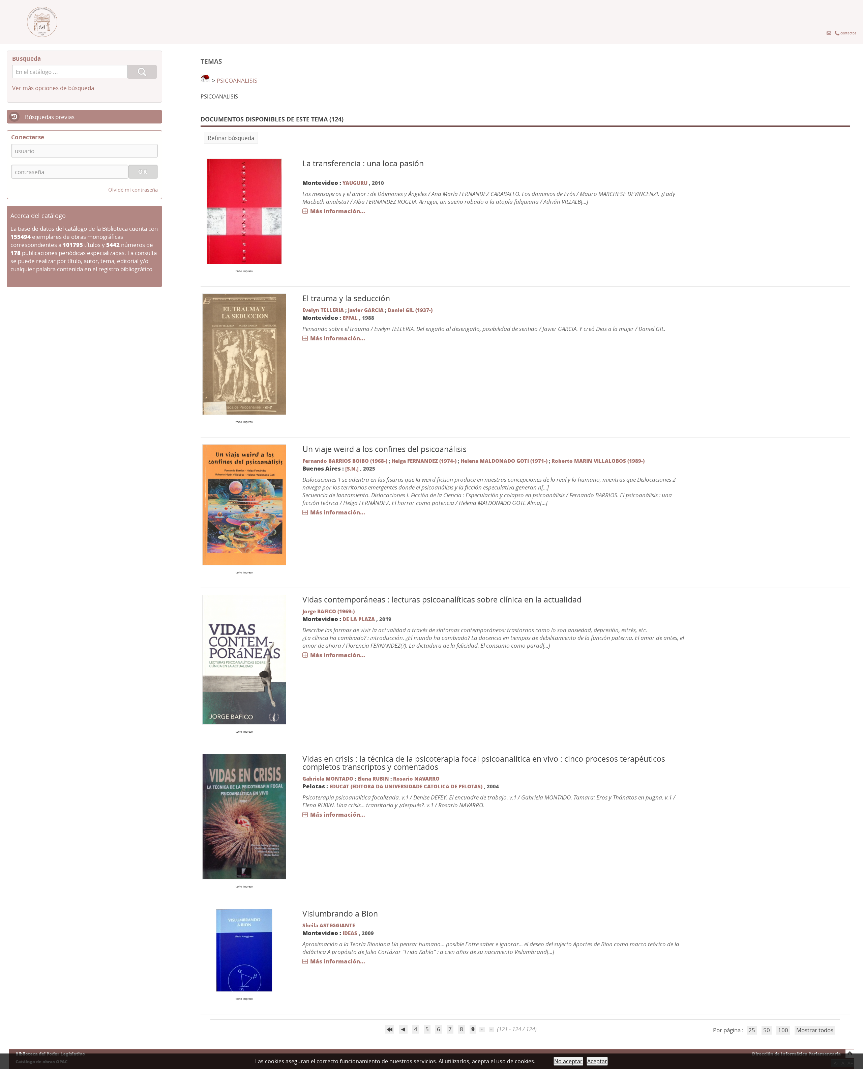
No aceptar (568, 1061)
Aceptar (597, 1061)
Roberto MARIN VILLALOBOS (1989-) (598, 460)
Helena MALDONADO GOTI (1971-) (503, 460)
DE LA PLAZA (359, 619)
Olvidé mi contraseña (133, 189)
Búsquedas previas (50, 117)
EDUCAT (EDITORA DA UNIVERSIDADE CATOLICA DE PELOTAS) (406, 786)
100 (783, 1030)
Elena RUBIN (373, 778)
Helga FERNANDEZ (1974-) (423, 460)
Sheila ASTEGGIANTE (328, 925)
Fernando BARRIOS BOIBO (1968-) (344, 460)
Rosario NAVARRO (416, 778)
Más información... (337, 211)
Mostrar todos (814, 1030)
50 (766, 1030)
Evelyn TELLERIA (323, 310)
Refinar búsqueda (231, 138)
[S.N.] (352, 468)
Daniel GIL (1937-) (410, 310)
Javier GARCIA (366, 310)
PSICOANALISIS (237, 80)
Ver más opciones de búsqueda (53, 88)
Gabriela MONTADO (327, 778)
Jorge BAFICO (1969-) (328, 611)
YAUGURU (355, 182)
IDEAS (350, 933)
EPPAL (350, 317)
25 (751, 1030)
